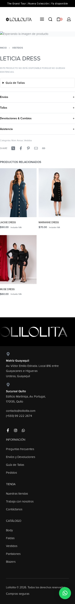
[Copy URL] (43, 148)
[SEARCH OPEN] (50, 19)
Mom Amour (17, 140)
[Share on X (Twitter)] (13, 148)
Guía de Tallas (15, 83)
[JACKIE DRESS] (18, 192)
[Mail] (36, 148)
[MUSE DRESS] (18, 259)
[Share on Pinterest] (28, 148)
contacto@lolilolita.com (20, 411)
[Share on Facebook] (21, 148)
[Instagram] (15, 430)
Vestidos (17, 48)
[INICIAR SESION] (69, 19)
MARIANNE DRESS (49, 222)
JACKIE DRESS (8, 222)
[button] (65, 593)
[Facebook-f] (8, 430)
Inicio (3, 48)
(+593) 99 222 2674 (19, 416)
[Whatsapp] (23, 430)
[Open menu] (42, 19)
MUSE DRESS (7, 289)
